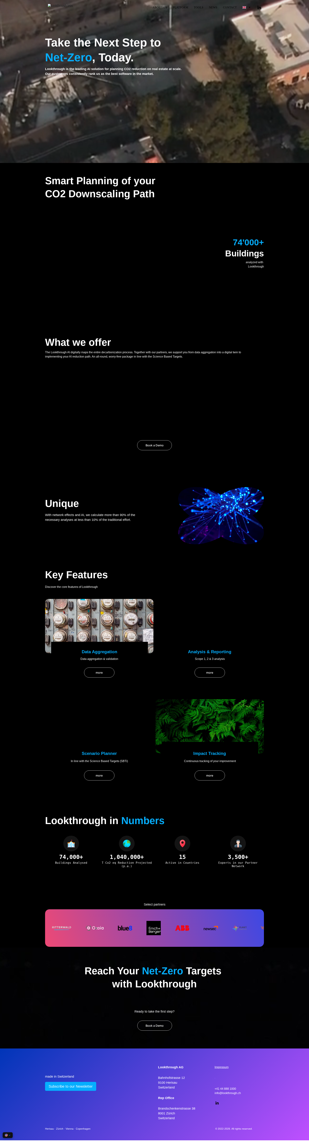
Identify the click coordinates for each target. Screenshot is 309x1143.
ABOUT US (160, 7)
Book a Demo (155, 1025)
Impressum (222, 1067)
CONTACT (230, 7)
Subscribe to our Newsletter (71, 1086)
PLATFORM (180, 7)
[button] (8, 1135)
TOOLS (198, 7)
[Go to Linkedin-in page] (259, 7)
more (99, 672)
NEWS (213, 7)
